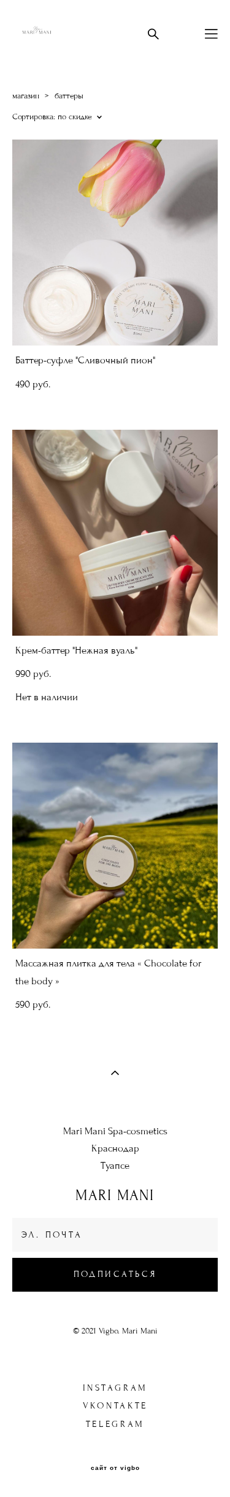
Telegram (115, 1424)
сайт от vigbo (115, 1468)
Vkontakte (115, 1405)
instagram (115, 1388)
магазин (25, 96)
